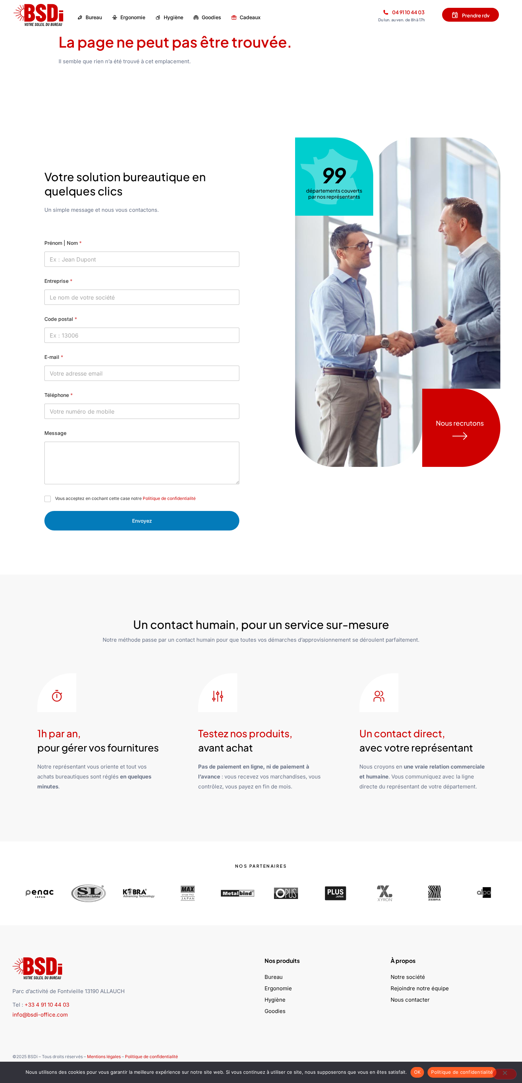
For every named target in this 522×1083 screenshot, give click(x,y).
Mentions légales (104, 1056)
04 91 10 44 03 (408, 12)
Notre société (408, 977)
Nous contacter (410, 999)
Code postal (60, 319)
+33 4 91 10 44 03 (47, 1004)
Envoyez (142, 521)
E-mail (53, 357)
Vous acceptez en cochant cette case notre (125, 498)
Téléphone (58, 395)
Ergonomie (278, 988)
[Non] (505, 1074)
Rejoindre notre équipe (420, 988)
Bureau (274, 977)
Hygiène (275, 999)
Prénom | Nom (63, 243)
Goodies (275, 1011)
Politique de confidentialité (169, 498)
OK (417, 1072)
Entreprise (58, 281)
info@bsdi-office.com (40, 1014)
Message (55, 433)
